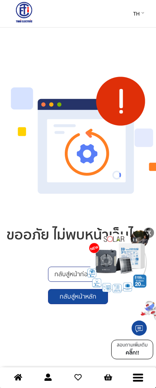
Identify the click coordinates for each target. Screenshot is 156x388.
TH (136, 14)
